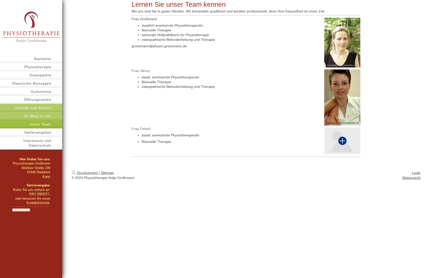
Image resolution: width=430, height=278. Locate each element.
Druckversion (87, 173)
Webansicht (411, 178)
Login (416, 173)
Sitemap (107, 173)
